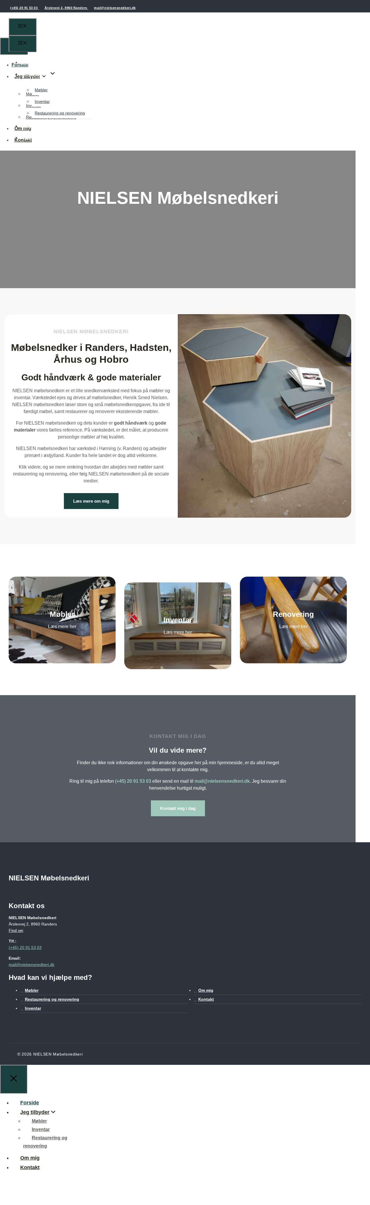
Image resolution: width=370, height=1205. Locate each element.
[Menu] (22, 26)
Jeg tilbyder (36, 73)
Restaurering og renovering (60, 113)
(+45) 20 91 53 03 (24, 8)
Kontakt (31, 137)
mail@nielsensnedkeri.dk (115, 8)
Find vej (16, 930)
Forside (28, 62)
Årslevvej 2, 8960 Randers (66, 8)
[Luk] (13, 1079)
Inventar (42, 101)
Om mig (31, 125)
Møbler (41, 90)
